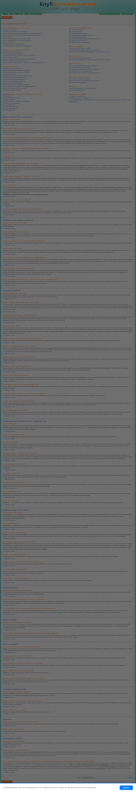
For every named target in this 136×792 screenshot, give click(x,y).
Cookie (39, 787)
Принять (126, 788)
